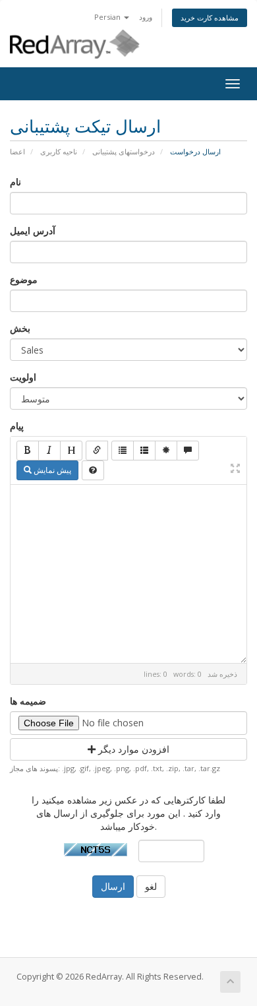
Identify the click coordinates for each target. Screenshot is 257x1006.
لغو (151, 886)
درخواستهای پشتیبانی (123, 151)
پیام (17, 426)
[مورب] (49, 450)
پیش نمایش (51, 470)
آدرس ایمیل (32, 230)
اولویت (23, 377)
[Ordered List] (144, 450)
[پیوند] (97, 450)
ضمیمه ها (28, 701)
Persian (108, 17)
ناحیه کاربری (58, 151)
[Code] (166, 450)
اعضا (17, 151)
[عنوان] (71, 450)
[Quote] (188, 450)
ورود (145, 17)
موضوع (24, 279)
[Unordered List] (122, 450)
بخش (20, 328)
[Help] (93, 470)
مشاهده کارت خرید (210, 17)
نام (15, 181)
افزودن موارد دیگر (132, 749)
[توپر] (27, 450)
